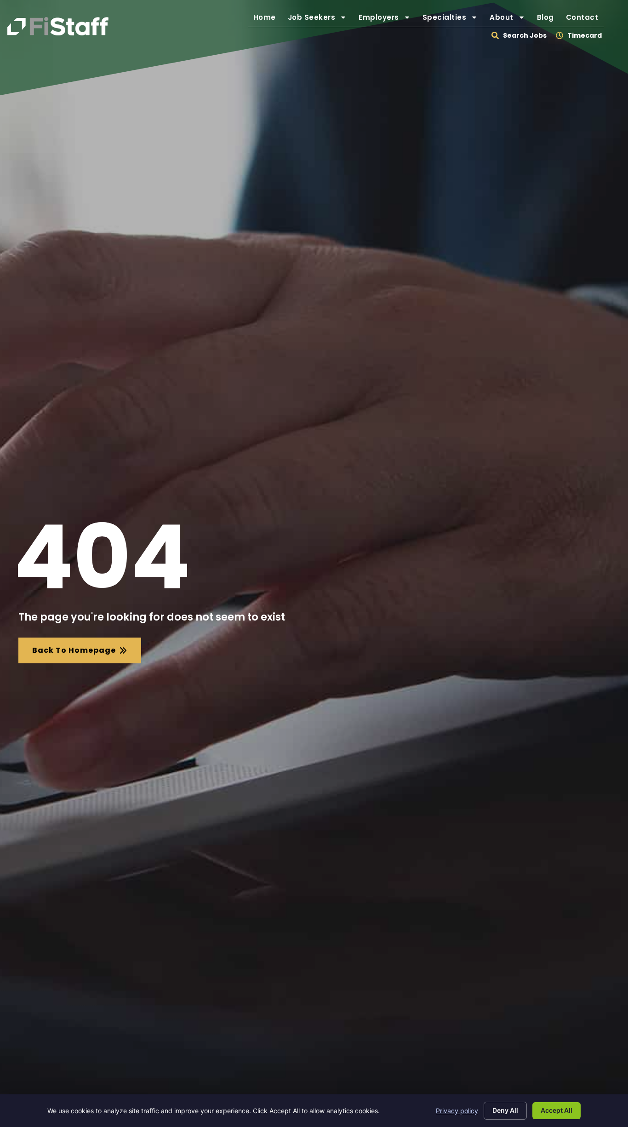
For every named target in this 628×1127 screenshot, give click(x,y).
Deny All (505, 1110)
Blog (548, 19)
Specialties (453, 19)
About (510, 19)
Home (267, 19)
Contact (585, 19)
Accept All (556, 1110)
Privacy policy (457, 1111)
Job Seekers (320, 19)
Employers (387, 19)
